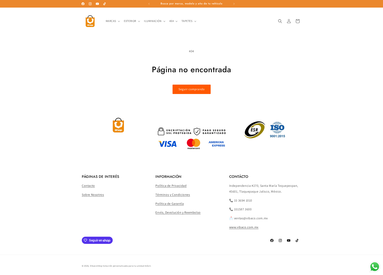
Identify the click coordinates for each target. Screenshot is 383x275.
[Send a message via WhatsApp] (374, 266)
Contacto (88, 186)
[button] (112, 21)
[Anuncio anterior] (149, 4)
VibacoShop (96, 265)
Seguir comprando (192, 89)
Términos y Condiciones (172, 195)
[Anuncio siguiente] (234, 4)
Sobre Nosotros (93, 195)
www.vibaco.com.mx (244, 227)
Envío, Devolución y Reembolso (177, 212)
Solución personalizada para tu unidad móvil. (127, 265)
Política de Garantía (169, 204)
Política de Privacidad (171, 186)
